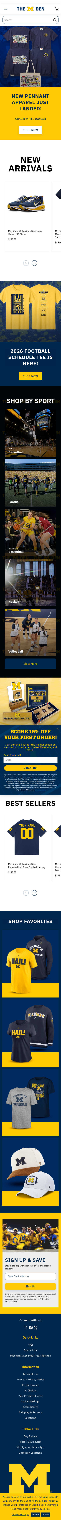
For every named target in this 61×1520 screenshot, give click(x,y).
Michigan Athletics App (30, 1447)
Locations (30, 1418)
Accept (35, 1514)
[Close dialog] (58, 728)
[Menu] (6, 9)
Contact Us (30, 1350)
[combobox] (30, 19)
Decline (45, 1514)
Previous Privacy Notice (30, 1379)
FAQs (30, 1344)
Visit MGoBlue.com (30, 1441)
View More (30, 664)
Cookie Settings (30, 1401)
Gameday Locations (30, 1452)
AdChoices (30, 1390)
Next (34, 263)
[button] (56, 9)
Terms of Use (30, 1374)
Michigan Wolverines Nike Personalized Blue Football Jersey (26, 866)
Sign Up (30, 1286)
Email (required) (12, 755)
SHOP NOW (30, 130)
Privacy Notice (30, 1385)
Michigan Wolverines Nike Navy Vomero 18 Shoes (25, 233)
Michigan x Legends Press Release (30, 1355)
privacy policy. (40, 790)
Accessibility (30, 1407)
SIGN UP (30, 767)
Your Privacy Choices (30, 1396)
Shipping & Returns (30, 1412)
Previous (26, 263)
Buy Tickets (30, 1436)
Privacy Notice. (42, 1509)
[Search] (54, 19)
